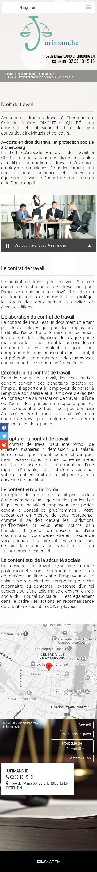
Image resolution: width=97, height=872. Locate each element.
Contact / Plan (79, 758)
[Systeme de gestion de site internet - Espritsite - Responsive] (48, 861)
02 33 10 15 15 (82, 61)
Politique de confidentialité (72, 746)
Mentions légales (76, 734)
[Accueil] (49, 33)
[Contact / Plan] (48, 671)
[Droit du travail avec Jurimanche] (48, 217)
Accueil (8, 74)
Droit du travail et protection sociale (30, 77)
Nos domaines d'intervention (36, 74)
